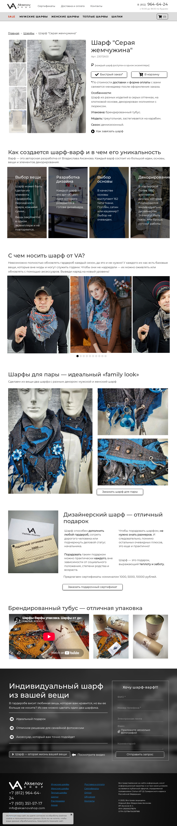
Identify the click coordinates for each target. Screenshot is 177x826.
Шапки (54, 796)
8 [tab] (99, 356)
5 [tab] (90, 356)
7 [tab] (96, 356)
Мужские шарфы (60, 784)
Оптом (87, 792)
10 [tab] (105, 356)
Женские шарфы (60, 788)
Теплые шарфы (59, 792)
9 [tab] (102, 356)
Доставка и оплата (94, 784)
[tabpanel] (38, 314)
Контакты (89, 801)
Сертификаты (91, 788)
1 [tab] (77, 356)
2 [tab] (81, 356)
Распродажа (58, 801)
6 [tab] (93, 356)
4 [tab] (87, 356)
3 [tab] (84, 356)
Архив (54, 805)
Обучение (89, 796)
